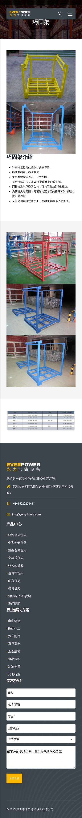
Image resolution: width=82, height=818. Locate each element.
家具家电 (14, 644)
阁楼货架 (14, 581)
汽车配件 (14, 636)
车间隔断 (14, 603)
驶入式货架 (15, 565)
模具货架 (14, 588)
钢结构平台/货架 (19, 596)
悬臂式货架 (15, 573)
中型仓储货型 (17, 542)
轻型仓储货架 (17, 535)
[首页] (22, 13)
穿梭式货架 (15, 558)
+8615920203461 (24, 503)
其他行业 (14, 674)
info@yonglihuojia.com (26, 514)
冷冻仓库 (14, 666)
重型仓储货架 (17, 550)
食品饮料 (14, 659)
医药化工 (14, 628)
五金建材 (14, 651)
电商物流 (14, 621)
